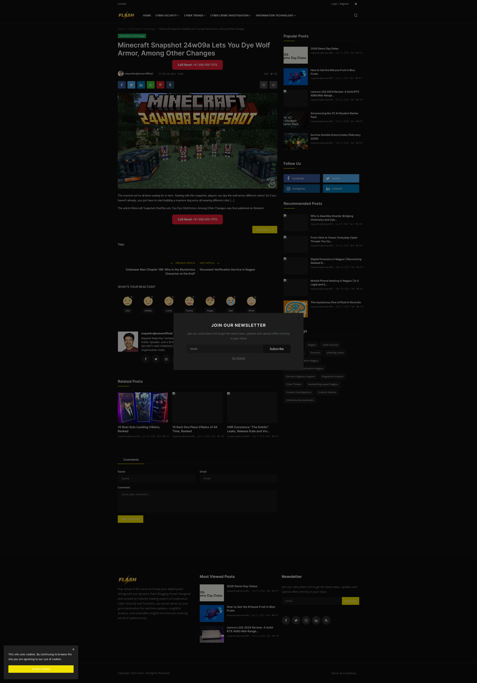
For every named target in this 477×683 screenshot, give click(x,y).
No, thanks (238, 358)
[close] (73, 649)
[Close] (298, 318)
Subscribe (277, 349)
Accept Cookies (41, 669)
